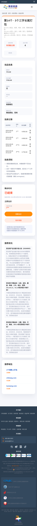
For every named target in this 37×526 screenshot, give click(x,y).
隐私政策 (32, 413)
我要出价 (18, 214)
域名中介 (10, 511)
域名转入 (16, 421)
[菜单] (31, 6)
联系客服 (18, 220)
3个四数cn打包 (11, 370)
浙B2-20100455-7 (5, 468)
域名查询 (11, 421)
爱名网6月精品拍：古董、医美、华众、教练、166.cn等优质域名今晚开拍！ (17, 325)
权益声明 (27, 413)
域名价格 (22, 421)
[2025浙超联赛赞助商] (18, 519)
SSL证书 (9, 429)
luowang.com (11, 386)
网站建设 (3, 429)
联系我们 (21, 413)
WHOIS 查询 (4, 421)
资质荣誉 (15, 413)
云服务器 (19, 429)
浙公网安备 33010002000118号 (22, 469)
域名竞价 (26, 510)
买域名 (14, 429)
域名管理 (27, 421)
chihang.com (11, 378)
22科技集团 (4, 413)
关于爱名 (10, 413)
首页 (9, 13)
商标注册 (24, 429)
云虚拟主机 (25, 511)
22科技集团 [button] (4, 1)
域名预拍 (14, 13)
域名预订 (22, 510)
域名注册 (12, 510)
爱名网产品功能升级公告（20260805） (18, 248)
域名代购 (15, 511)
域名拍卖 (31, 510)
